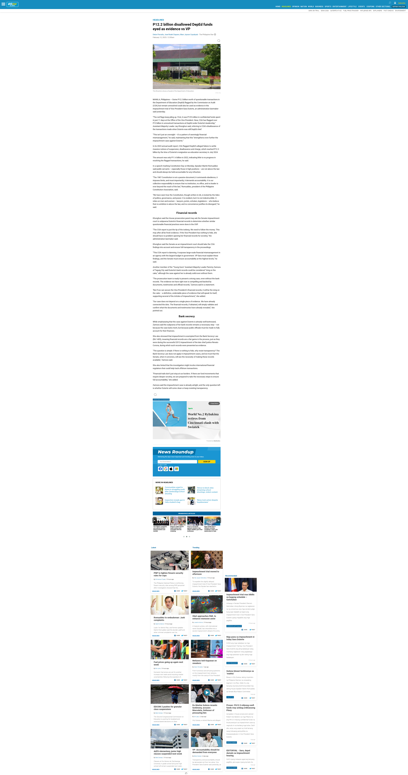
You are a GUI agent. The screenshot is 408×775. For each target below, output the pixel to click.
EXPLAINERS (377, 11)
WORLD (311, 7)
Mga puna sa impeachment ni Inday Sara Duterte (240, 638)
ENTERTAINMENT (340, 7)
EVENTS (361, 7)
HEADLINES (286, 7)
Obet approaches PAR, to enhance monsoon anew (204, 617)
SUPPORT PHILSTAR (398, 6)
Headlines (158, 20)
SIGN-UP (206, 462)
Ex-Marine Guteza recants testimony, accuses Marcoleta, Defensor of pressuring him (204, 709)
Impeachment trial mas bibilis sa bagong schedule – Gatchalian (240, 597)
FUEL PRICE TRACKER (350, 11)
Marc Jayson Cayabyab (189, 35)
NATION (303, 7)
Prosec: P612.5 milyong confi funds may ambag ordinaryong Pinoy (240, 708)
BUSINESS (319, 7)
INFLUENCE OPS (365, 11)
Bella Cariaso (197, 756)
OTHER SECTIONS (383, 7)
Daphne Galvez (159, 624)
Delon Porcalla (158, 35)
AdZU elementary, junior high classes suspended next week (168, 752)
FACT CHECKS (388, 11)
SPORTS (328, 7)
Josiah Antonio (198, 622)
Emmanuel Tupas (160, 579)
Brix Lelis (157, 668)
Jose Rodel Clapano (171, 35)
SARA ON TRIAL (314, 11)
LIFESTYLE (352, 7)
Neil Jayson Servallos (200, 578)
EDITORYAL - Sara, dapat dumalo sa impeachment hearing (238, 753)
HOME (278, 7)
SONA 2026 (325, 11)
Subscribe (401, 3)
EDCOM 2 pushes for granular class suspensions (168, 707)
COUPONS (371, 7)
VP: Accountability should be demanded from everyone (206, 751)
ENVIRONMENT (400, 11)
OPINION (295, 7)
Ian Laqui (196, 716)
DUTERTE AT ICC (336, 11)
